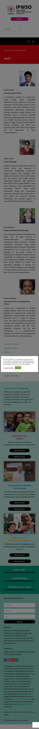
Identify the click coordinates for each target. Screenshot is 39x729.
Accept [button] (18, 368)
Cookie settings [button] (9, 368)
